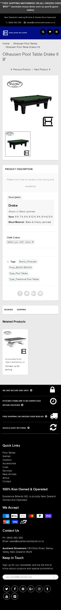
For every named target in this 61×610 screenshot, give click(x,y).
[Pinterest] (22, 588)
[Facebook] (14, 588)
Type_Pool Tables (18, 273)
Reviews (8, 310)
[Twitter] (6, 588)
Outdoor (7, 459)
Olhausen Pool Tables (25, 43)
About (6, 477)
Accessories (9, 463)
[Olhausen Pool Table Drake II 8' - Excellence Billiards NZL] (30, 104)
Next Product (41, 69)
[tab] (15, 197)
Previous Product (22, 69)
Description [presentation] (15, 197)
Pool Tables (9, 452)
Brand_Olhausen (28, 261)
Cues (5, 467)
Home (6, 43)
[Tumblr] (47, 588)
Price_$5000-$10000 (20, 267)
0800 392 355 (14, 22)
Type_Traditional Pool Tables (24, 279)
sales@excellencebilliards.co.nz (41, 22)
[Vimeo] (14, 596)
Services (7, 470)
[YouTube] (6, 596)
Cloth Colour (13, 238)
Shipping (21, 310)
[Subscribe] (54, 577)
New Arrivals (9, 474)
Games (7, 456)
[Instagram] (39, 588)
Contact (7, 481)
